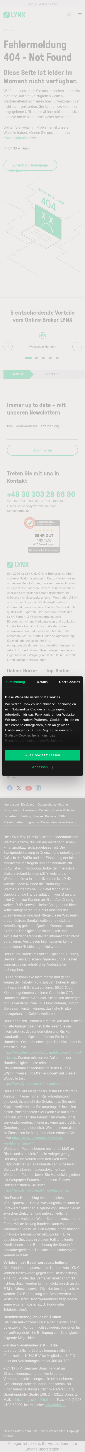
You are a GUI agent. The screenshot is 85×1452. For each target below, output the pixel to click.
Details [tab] (42, 682)
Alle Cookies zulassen (42, 755)
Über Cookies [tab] (69, 682)
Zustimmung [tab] (15, 682)
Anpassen (40, 767)
